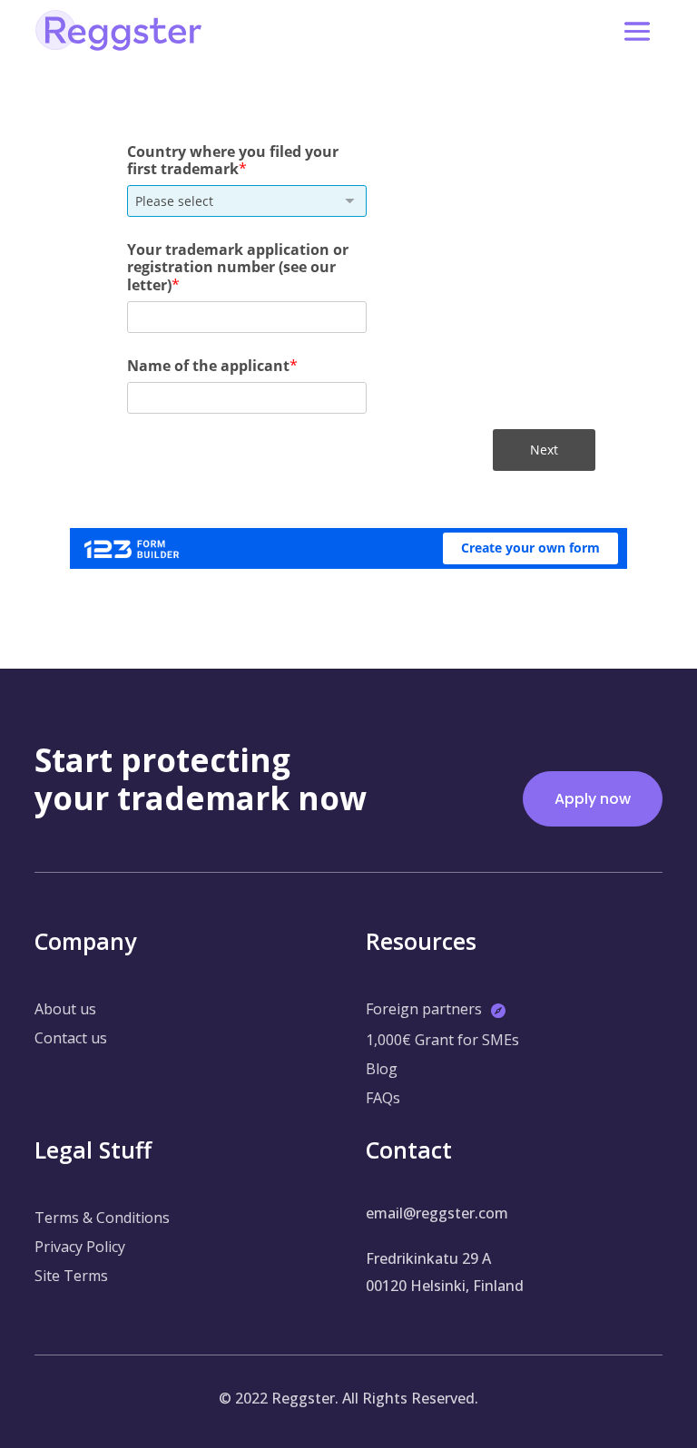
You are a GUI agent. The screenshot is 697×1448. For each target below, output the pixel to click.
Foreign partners (424, 1009)
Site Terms (71, 1276)
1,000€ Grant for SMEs (442, 1040)
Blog (382, 1069)
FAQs (383, 1098)
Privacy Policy (79, 1247)
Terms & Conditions (102, 1218)
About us (65, 1009)
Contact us (70, 1038)
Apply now (593, 798)
